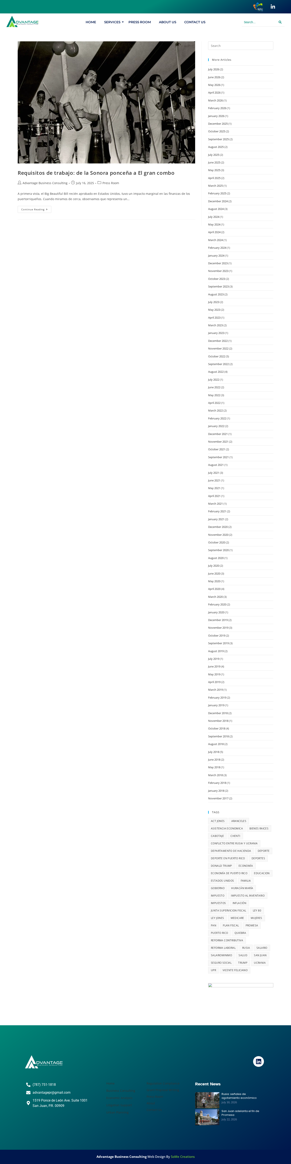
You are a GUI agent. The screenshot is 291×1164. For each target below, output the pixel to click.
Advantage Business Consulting (45, 183)
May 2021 (214, 488)
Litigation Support (119, 1105)
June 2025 (214, 162)
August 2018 (216, 744)
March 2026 (215, 100)
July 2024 (213, 217)
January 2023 (216, 333)
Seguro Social (221, 963)
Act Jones (218, 821)
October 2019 (216, 635)
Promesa (252, 925)
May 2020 (214, 581)
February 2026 (217, 108)
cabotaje (217, 836)
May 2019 (214, 674)
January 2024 (216, 255)
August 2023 (216, 294)
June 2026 (214, 77)
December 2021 (218, 434)
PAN (213, 925)
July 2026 (213, 69)
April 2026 (214, 92)
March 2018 (215, 775)
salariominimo (221, 955)
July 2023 (213, 302)
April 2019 (214, 682)
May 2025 (214, 170)
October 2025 (216, 131)
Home (91, 22)
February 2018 (217, 783)
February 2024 (217, 248)
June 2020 (214, 573)
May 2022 (214, 395)
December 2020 (218, 527)
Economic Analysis (119, 1098)
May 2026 (214, 85)
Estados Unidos (222, 880)
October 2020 (216, 542)
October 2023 (216, 279)
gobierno (218, 888)
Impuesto (217, 895)
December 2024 (218, 201)
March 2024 (215, 240)
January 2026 (216, 116)
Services (112, 22)
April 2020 (214, 589)
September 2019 (218, 643)
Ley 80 (257, 910)
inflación (239, 903)
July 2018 (213, 752)
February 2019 (217, 697)
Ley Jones (217, 918)
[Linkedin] (258, 1061)
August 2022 (216, 372)
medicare (237, 918)
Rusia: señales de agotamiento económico (239, 1096)
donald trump (221, 866)
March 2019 (215, 690)
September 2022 (218, 364)
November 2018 (218, 721)
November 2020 (218, 535)
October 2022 (216, 356)
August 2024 (216, 209)
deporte (264, 851)
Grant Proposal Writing (163, 1090)
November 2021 (218, 441)
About (151, 1103)
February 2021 (217, 511)
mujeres (256, 918)
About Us (167, 22)
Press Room (139, 22)
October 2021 (216, 449)
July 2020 (213, 566)
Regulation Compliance (163, 1083)
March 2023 (215, 325)
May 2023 (214, 310)
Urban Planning (117, 1112)
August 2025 (216, 147)
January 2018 (216, 791)
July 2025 (213, 155)
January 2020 (216, 612)
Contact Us (194, 22)
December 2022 (218, 341)
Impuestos (218, 903)
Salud (243, 955)
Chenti (235, 836)
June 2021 (214, 480)
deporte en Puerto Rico (228, 858)
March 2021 (215, 503)
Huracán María (242, 888)
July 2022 (213, 379)
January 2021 (216, 519)
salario (261, 948)
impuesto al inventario (248, 895)
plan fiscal (231, 925)
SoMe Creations (183, 1156)
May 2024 (214, 224)
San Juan (260, 955)
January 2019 (216, 705)
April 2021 (214, 496)
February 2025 (217, 193)
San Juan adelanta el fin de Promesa (240, 1113)
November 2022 (218, 348)
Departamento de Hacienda (231, 851)
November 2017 (218, 798)
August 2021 (216, 465)
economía (246, 866)
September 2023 (218, 286)
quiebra (240, 933)
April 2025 (214, 178)
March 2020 (215, 597)
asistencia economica (227, 828)
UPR (213, 970)
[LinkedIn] (273, 7)
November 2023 (218, 271)
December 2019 (218, 620)
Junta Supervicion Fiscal (228, 910)
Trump (242, 963)
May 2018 (214, 767)
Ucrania (260, 963)
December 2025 (218, 124)
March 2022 (215, 410)
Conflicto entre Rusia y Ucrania (234, 843)
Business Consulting (120, 1091)
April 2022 (214, 403)
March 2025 (215, 186)
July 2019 (213, 659)
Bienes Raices (258, 828)
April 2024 (214, 232)
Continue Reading (36, 208)
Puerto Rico (219, 933)
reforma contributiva (227, 940)
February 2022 (217, 418)
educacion (262, 873)
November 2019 (218, 628)
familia (246, 880)
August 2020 (216, 558)
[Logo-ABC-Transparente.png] (43, 1062)
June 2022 (214, 387)
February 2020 (217, 604)
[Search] (280, 22)
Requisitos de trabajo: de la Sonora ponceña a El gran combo (96, 172)
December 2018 (218, 713)
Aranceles (238, 821)
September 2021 (218, 457)
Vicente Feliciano (235, 970)
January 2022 (216, 426)
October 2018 (216, 728)
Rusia (246, 948)
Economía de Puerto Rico (229, 873)
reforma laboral (223, 948)
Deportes (258, 858)
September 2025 (218, 139)
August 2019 (216, 651)
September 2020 (218, 550)
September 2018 (218, 736)
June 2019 (214, 666)
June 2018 (214, 759)
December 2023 (218, 263)
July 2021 (213, 473)
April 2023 (214, 317)
